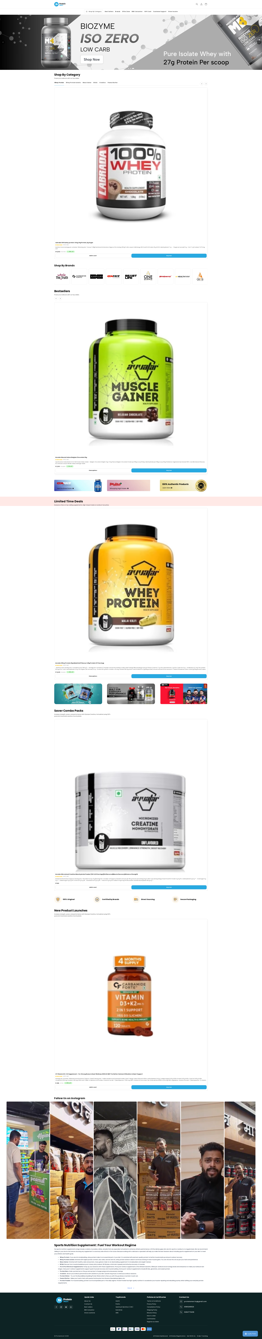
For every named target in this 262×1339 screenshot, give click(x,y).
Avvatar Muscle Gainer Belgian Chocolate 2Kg (71, 457)
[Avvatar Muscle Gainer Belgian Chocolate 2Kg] (131, 379)
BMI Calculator (89, 1310)
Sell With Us (191, 1336)
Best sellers (88, 1307)
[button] (197, 4)
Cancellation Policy (153, 1307)
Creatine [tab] (102, 82)
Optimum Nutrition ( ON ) (124, 1307)
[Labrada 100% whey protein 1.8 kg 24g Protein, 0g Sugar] (131, 164)
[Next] (206, 83)
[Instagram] (61, 1307)
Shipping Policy (152, 1310)
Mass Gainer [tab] (87, 82)
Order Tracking (202, 1336)
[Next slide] (259, 42)
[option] (28, 1170)
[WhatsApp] (71, 1307)
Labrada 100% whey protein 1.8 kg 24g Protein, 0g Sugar (74, 242)
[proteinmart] (67, 1300)
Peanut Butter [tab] (113, 82)
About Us (87, 1301)
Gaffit (118, 1301)
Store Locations (89, 1313)
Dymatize (119, 1310)
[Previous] (201, 83)
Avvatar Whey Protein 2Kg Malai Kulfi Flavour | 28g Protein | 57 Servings (79, 663)
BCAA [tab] (95, 82)
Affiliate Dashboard (160, 1336)
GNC (117, 1313)
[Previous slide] (3, 42)
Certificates (151, 1319)
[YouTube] (66, 1307)
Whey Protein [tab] (59, 82)
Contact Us (88, 1304)
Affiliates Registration (177, 1336)
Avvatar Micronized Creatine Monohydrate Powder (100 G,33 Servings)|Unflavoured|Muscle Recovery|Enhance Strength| (96, 874)
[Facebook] (56, 1307)
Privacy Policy (151, 1304)
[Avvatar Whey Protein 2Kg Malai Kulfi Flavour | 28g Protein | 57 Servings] (131, 584)
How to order (151, 1316)
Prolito (118, 1304)
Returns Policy (152, 1313)
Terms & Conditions (154, 1301)
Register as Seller (153, 1322)
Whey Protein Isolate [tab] (73, 82)
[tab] (128, 68)
